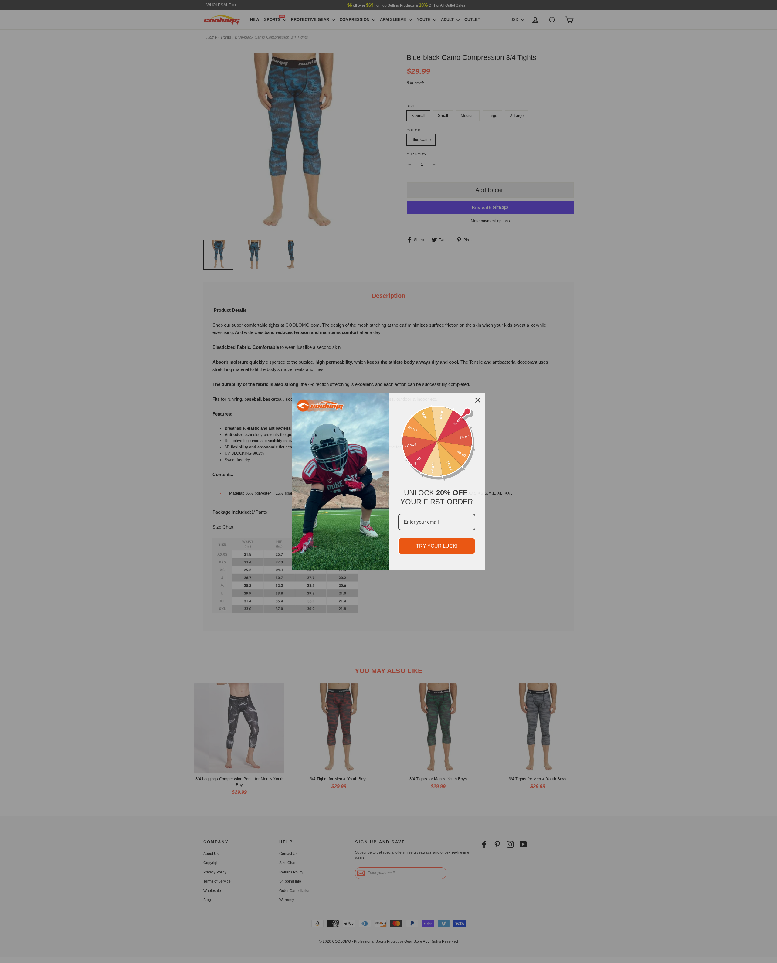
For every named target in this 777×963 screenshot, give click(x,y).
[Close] (477, 400)
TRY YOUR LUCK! (436, 546)
